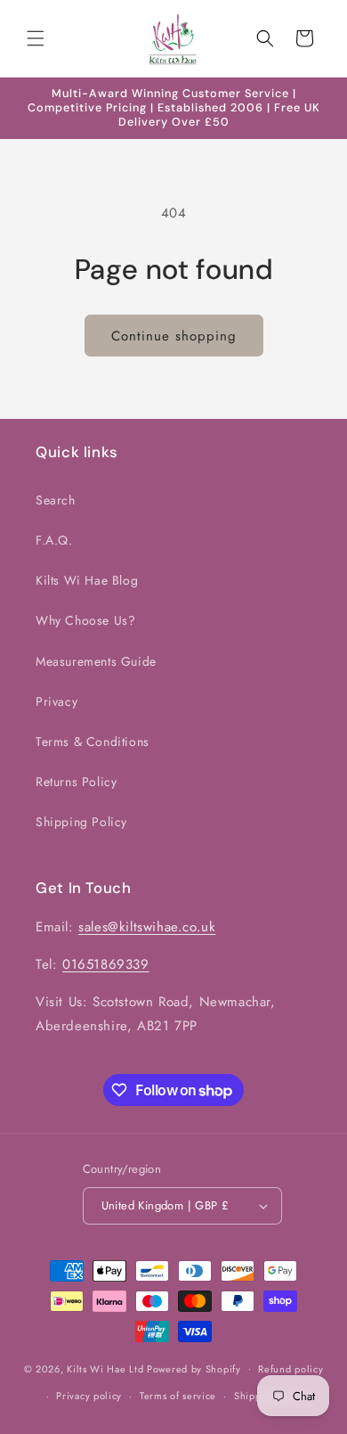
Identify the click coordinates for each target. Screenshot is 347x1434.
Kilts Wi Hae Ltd (105, 1368)
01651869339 (105, 964)
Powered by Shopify (194, 1368)
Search (56, 500)
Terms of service (178, 1396)
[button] (35, 38)
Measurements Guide (96, 661)
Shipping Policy (81, 822)
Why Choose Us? (85, 620)
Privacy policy (89, 1396)
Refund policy (290, 1369)
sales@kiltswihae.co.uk (146, 927)
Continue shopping (174, 336)
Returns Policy (76, 782)
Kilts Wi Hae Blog (87, 580)
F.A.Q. (54, 540)
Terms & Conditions (92, 741)
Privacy (56, 701)
